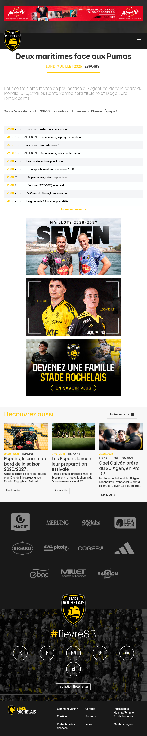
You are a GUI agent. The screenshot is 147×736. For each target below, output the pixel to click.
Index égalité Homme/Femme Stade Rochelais (124, 713)
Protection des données (66, 726)
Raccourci (91, 716)
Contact (90, 709)
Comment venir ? (67, 709)
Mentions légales (124, 724)
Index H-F (91, 724)
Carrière (62, 716)
